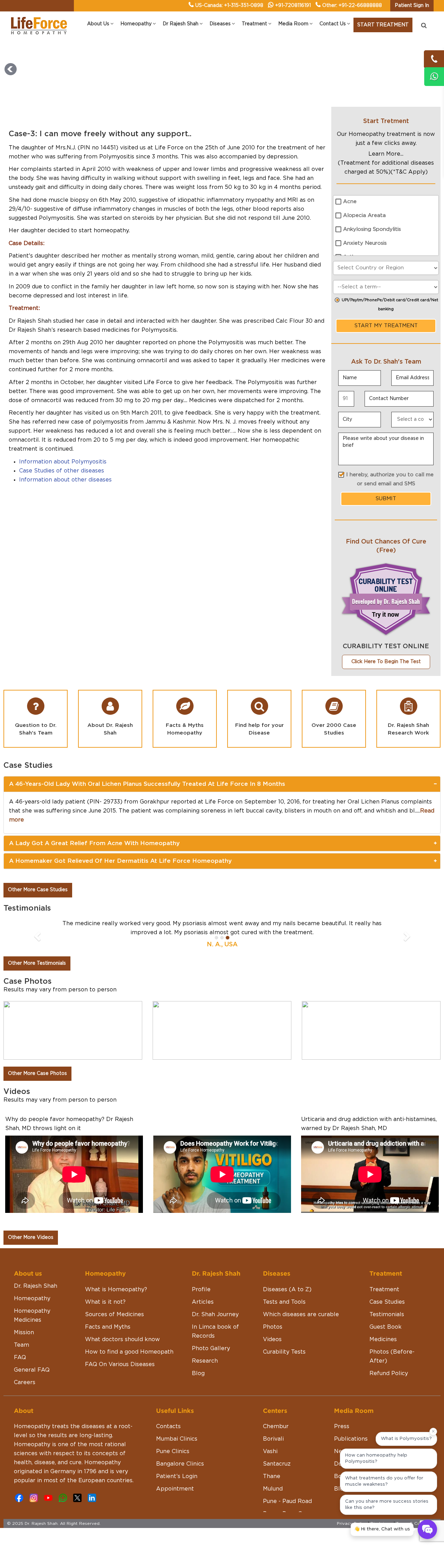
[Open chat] (427, 1529)
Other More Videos (30, 1237)
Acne (350, 201)
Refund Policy (388, 1373)
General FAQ (32, 1370)
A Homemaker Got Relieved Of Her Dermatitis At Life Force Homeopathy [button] (120, 861)
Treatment (384, 1289)
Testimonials (386, 1314)
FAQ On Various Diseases (120, 1364)
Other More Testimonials (37, 963)
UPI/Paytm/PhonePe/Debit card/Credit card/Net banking (390, 304)
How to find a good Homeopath (129, 1352)
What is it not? (105, 1302)
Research (205, 1361)
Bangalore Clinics (180, 1464)
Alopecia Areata (364, 215)
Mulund (273, 1489)
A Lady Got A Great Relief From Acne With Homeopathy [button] (94, 843)
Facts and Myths (107, 1327)
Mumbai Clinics (176, 1439)
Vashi (270, 1451)
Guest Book (385, 1327)
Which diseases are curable (301, 1314)
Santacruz (277, 1464)
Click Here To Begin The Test (386, 661)
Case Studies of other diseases (61, 471)
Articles (203, 1302)
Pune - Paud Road (287, 1501)
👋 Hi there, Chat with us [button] (382, 1529)
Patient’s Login (176, 1476)
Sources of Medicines (114, 1314)
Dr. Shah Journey (215, 1314)
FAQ (20, 1357)
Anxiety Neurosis (365, 243)
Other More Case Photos (37, 1073)
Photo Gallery (211, 1348)
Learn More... (385, 154)
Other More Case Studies (38, 889)
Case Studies (387, 1302)
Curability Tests (284, 1352)
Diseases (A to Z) (287, 1289)
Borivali (273, 1439)
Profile (201, 1289)
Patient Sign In (412, 5)
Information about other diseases (65, 480)
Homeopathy (32, 1298)
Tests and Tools (284, 1302)
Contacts (168, 1426)
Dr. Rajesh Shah (35, 1286)
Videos (272, 1339)
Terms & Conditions (416, 1523)
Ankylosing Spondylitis (372, 229)
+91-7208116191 (293, 5)
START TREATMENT (383, 25)
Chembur (276, 1426)
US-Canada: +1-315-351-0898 (229, 5)
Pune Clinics (172, 1451)
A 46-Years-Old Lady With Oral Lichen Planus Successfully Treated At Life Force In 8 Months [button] (147, 784)
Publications (351, 1439)
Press (341, 1426)
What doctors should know (122, 1339)
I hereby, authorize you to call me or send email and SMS (390, 479)
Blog (198, 1373)
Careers (24, 1382)
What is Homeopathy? (116, 1289)
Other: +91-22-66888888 (352, 5)
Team (21, 1345)
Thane (271, 1476)
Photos (272, 1327)
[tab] (222, 784)
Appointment (175, 1489)
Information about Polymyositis (62, 461)
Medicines (383, 1339)
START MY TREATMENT (386, 325)
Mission (24, 1332)
